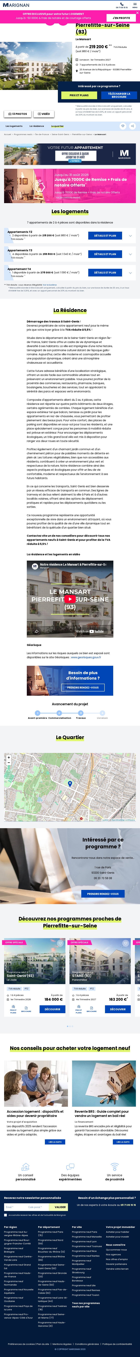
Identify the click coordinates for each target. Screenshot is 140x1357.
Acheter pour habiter (117, 1232)
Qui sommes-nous (116, 1249)
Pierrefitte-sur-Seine (82, 134)
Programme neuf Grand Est (17, 1266)
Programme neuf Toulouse (87, 1246)
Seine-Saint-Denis (60, 134)
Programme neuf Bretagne (13, 1250)
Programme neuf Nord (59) (50, 1242)
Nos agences (113, 1254)
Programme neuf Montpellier (81, 1262)
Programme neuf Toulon (85, 1295)
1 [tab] (67, 1026)
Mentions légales (62, 1344)
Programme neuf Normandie (13, 1283)
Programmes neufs (23, 134)
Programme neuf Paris (84, 1232)
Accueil (7, 134)
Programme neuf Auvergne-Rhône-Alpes (16, 1233)
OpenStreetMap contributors (123, 819)
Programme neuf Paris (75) (50, 1233)
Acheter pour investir (117, 1236)
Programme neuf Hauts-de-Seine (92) (51, 1283)
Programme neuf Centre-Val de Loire (18, 1258)
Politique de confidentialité (117, 1344)
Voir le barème (50, 284)
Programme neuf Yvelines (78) (52, 1308)
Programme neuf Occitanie (13, 1299)
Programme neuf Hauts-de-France (17, 1275)
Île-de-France (42, 134)
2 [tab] (70, 1026)
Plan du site (43, 1344)
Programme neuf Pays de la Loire (18, 1308)
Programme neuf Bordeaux (81, 1279)
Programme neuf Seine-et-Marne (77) (51, 1316)
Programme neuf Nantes (86, 1255)
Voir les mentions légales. (68, 197)
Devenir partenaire (116, 1264)
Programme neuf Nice (84, 1251)
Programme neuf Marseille (87, 1236)
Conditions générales (87, 1344)
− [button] (9, 762)
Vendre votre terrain (117, 1268)
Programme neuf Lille (84, 1285)
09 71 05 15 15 (128, 1205)
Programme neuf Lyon (84, 1241)
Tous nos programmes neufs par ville (86, 1305)
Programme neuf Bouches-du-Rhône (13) (51, 1250)
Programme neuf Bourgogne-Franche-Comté (17, 1242)
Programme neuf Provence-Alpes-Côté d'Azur (18, 1316)
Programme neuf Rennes (86, 1290)
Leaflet (105, 819)
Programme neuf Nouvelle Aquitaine (18, 1291)
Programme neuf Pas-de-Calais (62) (52, 1291)
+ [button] (9, 757)
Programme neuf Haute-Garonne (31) (52, 1324)
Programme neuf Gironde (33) (52, 1275)
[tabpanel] (34, 979)
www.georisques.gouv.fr (86, 657)
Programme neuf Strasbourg (81, 1270)
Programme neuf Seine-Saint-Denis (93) (51, 1266)
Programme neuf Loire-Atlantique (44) (53, 1299)
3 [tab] (72, 1026)
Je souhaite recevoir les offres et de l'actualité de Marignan (37, 1215)
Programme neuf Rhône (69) (51, 1258)
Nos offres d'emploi (117, 1259)
